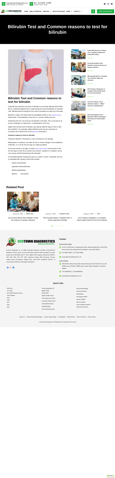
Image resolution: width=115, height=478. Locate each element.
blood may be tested (41, 148)
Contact (77, 11)
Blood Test (29, 214)
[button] (52, 225)
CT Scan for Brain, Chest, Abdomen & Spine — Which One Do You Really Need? (96, 103)
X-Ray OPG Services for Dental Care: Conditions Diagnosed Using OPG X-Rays (97, 52)
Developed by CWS (108, 324)
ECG (98, 214)
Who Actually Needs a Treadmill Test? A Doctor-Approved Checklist (97, 78)
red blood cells (55, 115)
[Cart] (93, 11)
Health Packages (59, 11)
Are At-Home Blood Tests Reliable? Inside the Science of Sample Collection (97, 65)
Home (26, 11)
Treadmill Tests (64, 214)
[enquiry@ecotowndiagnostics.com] (3, 4)
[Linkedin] (111, 3)
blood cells (35, 131)
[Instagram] (108, 3)
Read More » (91, 58)
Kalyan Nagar (63, 261)
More (68, 11)
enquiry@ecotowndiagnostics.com (17, 3)
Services (46, 11)
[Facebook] (104, 3)
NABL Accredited (35, 11)
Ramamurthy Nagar (65, 244)
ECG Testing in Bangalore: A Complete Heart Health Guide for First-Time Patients (96, 91)
